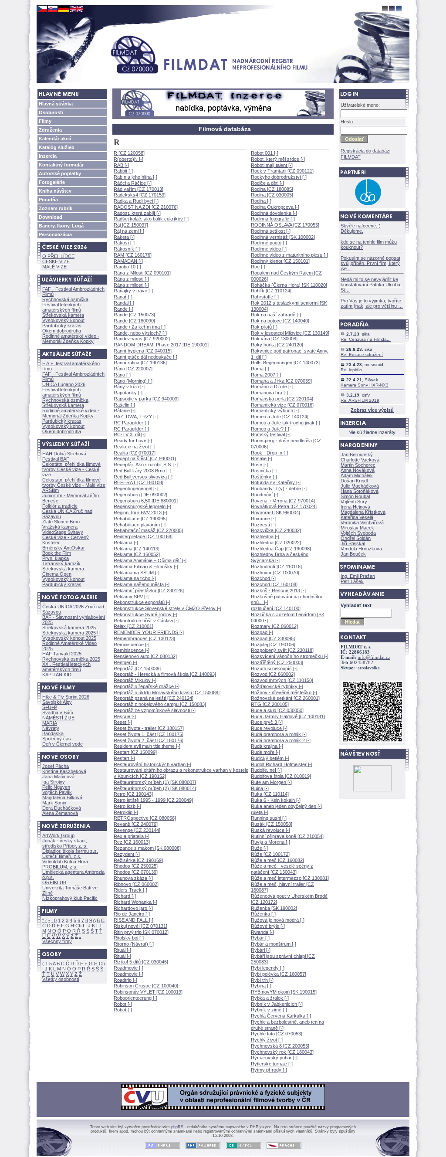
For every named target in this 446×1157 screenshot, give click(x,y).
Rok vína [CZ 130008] (274, 338)
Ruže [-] (259, 848)
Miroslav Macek (357, 527)
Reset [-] (123, 722)
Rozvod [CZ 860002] (273, 674)
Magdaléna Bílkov (62, 797)
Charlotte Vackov (360, 459)
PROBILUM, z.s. (60, 866)
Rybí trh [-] (262, 980)
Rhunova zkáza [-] (133, 878)
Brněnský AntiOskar (63, 547)
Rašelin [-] (124, 404)
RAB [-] (121, 165)
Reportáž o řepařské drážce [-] (146, 686)
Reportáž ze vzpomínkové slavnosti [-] (155, 710)
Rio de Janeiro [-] (132, 913)
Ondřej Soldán (356, 538)
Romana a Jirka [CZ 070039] (281, 380)
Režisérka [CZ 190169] (138, 860)
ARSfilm (50, 490)
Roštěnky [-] (264, 476)
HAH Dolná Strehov (64, 453)
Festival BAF (55, 458)
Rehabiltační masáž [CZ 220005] (148, 530)
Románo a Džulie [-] (272, 386)
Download (50, 217)
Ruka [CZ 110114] (270, 794)
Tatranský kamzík (61, 563)
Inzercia (48, 156)
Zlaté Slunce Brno (61, 521)
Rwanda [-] (262, 932)
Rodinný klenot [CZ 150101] (280, 261)
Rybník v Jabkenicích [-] (277, 1004)
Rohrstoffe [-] (265, 296)
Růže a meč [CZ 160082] (277, 860)
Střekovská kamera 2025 (69, 627)
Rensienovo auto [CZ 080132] (145, 656)
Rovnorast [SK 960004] (275, 512)
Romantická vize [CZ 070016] (282, 404)
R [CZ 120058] (129, 153)
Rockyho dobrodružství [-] (279, 177)
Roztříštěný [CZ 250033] (277, 662)
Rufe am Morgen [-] (271, 782)
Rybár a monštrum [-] (273, 944)
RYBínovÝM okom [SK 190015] (284, 991)
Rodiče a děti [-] (267, 183)
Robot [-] (123, 1004)
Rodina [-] (261, 201)
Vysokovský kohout (63, 320)
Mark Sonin (54, 802)
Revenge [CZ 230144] (137, 830)
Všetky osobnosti (60, 979)
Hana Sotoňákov (359, 491)
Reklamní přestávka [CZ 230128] (149, 590)
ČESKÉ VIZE (56, 261)
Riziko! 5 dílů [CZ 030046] (141, 961)
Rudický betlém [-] (270, 758)
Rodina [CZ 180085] (272, 189)
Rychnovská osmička (65, 299)
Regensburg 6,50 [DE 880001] (146, 500)
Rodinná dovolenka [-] (274, 213)
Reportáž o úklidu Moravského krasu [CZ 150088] (167, 692)
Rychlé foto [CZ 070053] (276, 1033)
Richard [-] (125, 896)
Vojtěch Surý (354, 501)
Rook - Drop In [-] (269, 452)
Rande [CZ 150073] (134, 314)
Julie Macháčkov (360, 486)
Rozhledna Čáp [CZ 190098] (281, 548)
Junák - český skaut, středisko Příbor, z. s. (65, 843)
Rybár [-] (260, 937)
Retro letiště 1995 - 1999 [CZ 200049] (153, 800)
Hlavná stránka (56, 103)
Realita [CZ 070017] (134, 452)
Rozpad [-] (262, 632)
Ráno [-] (122, 374)
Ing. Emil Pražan (358, 576)
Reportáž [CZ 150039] (137, 668)
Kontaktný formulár (61, 164)
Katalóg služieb (56, 147)
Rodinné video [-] (269, 248)
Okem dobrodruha (61, 330)
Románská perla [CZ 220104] (282, 398)
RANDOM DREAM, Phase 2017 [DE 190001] (161, 344)
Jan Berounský (357, 454)
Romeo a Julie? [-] (270, 428)
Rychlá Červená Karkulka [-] (281, 1015)
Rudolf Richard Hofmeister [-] (281, 764)
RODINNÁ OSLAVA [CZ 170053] (285, 224)
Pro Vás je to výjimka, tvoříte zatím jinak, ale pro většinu (372, 303)
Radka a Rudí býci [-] (136, 201)
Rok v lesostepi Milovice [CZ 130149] (290, 333)
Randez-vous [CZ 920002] (142, 338)
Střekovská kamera (63, 315)
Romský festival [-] (271, 434)
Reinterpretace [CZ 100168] (143, 536)
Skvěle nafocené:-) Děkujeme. (361, 228)
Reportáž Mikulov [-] (135, 680)
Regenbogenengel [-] (136, 488)
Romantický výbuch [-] (275, 410)
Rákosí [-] (124, 242)
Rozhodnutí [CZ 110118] (276, 566)
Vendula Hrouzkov (361, 548)
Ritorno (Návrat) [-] (134, 944)
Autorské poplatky (60, 173)
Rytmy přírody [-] (269, 1069)
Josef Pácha (55, 766)
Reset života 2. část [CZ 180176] (148, 740)
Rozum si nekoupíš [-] (274, 668)
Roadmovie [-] (128, 967)
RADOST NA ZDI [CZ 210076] (146, 207)
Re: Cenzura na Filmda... (366, 339)
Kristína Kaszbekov (64, 771)
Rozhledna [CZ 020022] (276, 542)
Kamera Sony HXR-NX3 (365, 385)
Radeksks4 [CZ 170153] (140, 194)
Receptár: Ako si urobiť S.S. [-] (146, 464)
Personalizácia (55, 234)
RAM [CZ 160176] (133, 255)
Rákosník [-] (127, 248)
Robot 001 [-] (264, 153)
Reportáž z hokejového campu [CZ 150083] (160, 704)
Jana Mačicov (58, 776)
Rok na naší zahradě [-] (276, 314)
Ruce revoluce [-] (269, 728)
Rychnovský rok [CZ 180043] (282, 1052)
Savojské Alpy (57, 702)
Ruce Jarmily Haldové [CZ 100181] (288, 716)
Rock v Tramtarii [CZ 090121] (282, 170)
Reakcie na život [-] (134, 446)
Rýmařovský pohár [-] (274, 1057)
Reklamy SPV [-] (131, 596)
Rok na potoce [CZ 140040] (280, 320)
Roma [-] (260, 368)
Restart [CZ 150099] (135, 752)
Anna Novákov (358, 470)
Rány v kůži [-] (129, 386)
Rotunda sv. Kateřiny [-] (276, 482)
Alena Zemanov (60, 813)
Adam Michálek (357, 475)
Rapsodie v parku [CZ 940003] (146, 398)
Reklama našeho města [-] (141, 584)
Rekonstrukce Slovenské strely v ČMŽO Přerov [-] (167, 608)
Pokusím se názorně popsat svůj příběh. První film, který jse (370, 263)
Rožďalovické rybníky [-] (277, 686)
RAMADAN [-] (128, 261)
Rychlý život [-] (267, 1039)
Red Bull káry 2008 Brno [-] (142, 470)
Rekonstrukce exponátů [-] (142, 602)
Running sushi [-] (269, 818)
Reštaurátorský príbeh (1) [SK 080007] (155, 782)
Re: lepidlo (351, 369)
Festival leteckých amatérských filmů (61, 307)
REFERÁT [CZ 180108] (138, 482)
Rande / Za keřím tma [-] (140, 326)
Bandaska (53, 733)
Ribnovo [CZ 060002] (136, 884)
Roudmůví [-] (264, 494)
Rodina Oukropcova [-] (275, 207)
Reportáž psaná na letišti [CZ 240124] (153, 698)
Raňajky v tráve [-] (133, 290)
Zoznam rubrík (55, 208)
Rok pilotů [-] (264, 326)
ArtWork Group (58, 835)
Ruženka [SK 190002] (274, 908)
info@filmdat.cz (374, 657)
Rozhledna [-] (265, 536)
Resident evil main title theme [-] (147, 746)
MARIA (49, 723)
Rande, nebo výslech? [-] (140, 333)
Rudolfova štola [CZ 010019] (281, 776)
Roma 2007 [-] (266, 374)
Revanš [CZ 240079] (136, 824)
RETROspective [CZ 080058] (145, 818)
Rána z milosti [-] (131, 279)
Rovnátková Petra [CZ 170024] (284, 506)
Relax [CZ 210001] (133, 626)
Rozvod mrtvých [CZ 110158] (282, 680)
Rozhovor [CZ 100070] (275, 572)
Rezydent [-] (127, 854)
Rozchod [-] (263, 578)
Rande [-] (123, 309)
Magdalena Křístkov (363, 512)
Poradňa (48, 199)
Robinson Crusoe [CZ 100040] (146, 985)
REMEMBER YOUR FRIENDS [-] (149, 632)
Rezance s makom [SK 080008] (147, 848)
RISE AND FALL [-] (133, 920)
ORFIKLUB (54, 882)
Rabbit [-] (123, 170)
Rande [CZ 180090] (134, 320)
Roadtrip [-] (125, 980)
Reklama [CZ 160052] (137, 554)
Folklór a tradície (60, 506)
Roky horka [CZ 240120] (277, 344)
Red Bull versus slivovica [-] (143, 476)
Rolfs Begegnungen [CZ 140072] (285, 362)
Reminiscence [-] (131, 644)
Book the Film (56, 553)
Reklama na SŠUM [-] (136, 572)
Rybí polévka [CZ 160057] (278, 974)
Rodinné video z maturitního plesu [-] (289, 255)
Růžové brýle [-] (268, 926)
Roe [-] (258, 266)
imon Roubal (355, 496)
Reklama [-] (126, 542)
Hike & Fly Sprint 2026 (65, 696)
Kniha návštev (55, 190)
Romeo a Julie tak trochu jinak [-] (285, 422)
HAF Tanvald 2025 (61, 653)
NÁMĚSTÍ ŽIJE (58, 717)
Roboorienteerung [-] (135, 998)
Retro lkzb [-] (127, 806)
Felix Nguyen (56, 787)
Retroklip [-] (126, 812)
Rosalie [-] (261, 458)
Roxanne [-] (263, 518)
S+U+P (49, 707)
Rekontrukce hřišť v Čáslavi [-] (146, 620)
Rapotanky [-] (128, 392)
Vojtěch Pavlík (57, 792)
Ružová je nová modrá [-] (277, 920)
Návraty (50, 728)
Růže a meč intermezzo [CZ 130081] (290, 878)
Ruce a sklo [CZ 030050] (277, 710)
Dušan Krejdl (354, 480)
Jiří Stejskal (353, 543)
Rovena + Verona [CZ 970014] (283, 500)
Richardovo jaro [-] (133, 908)
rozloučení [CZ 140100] (276, 608)
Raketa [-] (124, 237)
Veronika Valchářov (362, 522)
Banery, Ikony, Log (61, 225)
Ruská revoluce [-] (270, 830)
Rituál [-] (122, 950)
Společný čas (56, 738)
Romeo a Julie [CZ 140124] (279, 416)
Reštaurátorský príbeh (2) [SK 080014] (155, 788)
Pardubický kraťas (61, 325)
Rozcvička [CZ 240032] (276, 530)
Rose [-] (259, 464)
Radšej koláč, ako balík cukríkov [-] (151, 218)
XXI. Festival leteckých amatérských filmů (66, 667)
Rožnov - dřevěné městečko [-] (284, 692)
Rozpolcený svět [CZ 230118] (282, 650)
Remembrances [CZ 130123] (144, 638)
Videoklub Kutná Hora (65, 861)
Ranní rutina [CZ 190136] (140, 362)
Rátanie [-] (124, 410)
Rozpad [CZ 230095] (273, 638)
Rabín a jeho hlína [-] (135, 177)
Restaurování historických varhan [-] (152, 764)
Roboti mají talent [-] (272, 165)
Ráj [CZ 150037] (131, 224)
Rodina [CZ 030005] (272, 194)
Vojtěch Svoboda (358, 533)
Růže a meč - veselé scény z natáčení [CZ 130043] (282, 869)
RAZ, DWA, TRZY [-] (136, 416)
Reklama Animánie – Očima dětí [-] (150, 560)
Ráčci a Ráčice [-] (133, 183)
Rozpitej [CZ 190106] (273, 644)
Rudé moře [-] (265, 752)
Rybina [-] (261, 985)
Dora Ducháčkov (61, 808)
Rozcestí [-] (263, 524)
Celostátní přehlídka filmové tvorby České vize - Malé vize (73, 482)
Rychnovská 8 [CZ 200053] (280, 1045)
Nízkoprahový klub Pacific (70, 898)
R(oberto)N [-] (128, 159)
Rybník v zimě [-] (269, 1009)
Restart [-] (124, 758)
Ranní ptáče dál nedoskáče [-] (145, 357)
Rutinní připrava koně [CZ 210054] (287, 836)
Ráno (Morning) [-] (133, 380)
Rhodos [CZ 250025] (136, 866)
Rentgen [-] (125, 662)
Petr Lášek (352, 581)
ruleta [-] (259, 812)
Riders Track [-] (130, 889)
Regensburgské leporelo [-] (142, 506)
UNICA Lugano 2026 (63, 384)
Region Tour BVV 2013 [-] (140, 512)
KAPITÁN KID (56, 674)
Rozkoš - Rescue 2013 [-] (278, 590)
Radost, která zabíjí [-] (137, 213)
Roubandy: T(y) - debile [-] (279, 488)
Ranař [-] (123, 296)
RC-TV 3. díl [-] (129, 434)
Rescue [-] (125, 716)
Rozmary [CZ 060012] (274, 626)
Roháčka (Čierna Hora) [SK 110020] (289, 285)
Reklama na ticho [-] (135, 578)
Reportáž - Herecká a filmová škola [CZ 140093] (165, 674)
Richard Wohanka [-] (135, 902)
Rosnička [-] (264, 470)
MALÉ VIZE (54, 266)
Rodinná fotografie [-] (273, 218)
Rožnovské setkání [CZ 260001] (285, 698)
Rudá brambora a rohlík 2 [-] (281, 740)
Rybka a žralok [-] (270, 998)
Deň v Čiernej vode (62, 743)
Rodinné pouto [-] (269, 242)
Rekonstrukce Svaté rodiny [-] (145, 614)
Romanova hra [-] (269, 392)
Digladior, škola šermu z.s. (70, 851)
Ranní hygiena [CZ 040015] (143, 350)
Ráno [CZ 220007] (133, 368)
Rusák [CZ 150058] (271, 824)
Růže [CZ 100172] (270, 854)
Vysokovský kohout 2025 (69, 638)
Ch (78, 925)
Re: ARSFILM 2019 (360, 400)
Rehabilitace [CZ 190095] (140, 518)
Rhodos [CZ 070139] (136, 872)
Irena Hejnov (355, 506)
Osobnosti (51, 112)
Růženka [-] (263, 913)
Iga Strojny (53, 781)
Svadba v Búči (57, 712)
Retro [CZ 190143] (133, 794)
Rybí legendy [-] (267, 967)
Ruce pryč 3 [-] (267, 722)
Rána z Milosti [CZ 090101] (142, 272)
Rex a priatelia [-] (131, 836)
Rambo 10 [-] (127, 266)
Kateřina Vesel (357, 517)
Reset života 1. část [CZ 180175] (148, 734)
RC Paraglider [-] (131, 422)
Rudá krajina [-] (267, 746)
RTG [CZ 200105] (270, 704)
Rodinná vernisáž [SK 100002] (283, 237)
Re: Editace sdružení (362, 354)
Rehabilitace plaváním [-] (140, 524)
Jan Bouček (353, 553)
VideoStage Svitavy (62, 532)
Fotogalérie (52, 182)
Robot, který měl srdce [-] (278, 159)
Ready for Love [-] (133, 440)
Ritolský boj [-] (129, 937)
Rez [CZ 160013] (132, 842)
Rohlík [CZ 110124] (271, 290)
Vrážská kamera (60, 526)
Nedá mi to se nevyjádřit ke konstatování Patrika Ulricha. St (371, 284)
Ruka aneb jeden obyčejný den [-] (286, 806)
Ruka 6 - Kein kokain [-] (276, 800)
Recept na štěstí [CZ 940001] (145, 458)
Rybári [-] (260, 950)
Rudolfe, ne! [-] (266, 770)
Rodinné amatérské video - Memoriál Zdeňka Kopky (70, 338)
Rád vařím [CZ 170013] (138, 189)
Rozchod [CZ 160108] (274, 584)
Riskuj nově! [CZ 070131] (140, 926)
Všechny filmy (57, 941)
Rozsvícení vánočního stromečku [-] (289, 656)
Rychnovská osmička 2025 (71, 659)
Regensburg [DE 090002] (140, 494)
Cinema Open (56, 574)
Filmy (45, 121)
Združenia (50, 129)
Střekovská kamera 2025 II (71, 632)
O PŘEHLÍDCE (58, 256)
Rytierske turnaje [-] (272, 1063)
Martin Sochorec (358, 465)
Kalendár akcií (55, 138)
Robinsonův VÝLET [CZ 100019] (148, 991)
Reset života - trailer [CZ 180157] (149, 728)
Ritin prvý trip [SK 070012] (141, 932)
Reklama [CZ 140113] (136, 548)
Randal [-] (124, 302)
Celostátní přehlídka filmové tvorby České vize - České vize (71, 469)
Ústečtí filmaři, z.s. (61, 856)
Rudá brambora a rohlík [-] (279, 734)
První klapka (55, 558)
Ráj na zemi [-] (129, 231)
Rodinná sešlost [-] (271, 231)
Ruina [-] (260, 788)
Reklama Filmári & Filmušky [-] (146, 566)
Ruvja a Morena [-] (270, 842)
